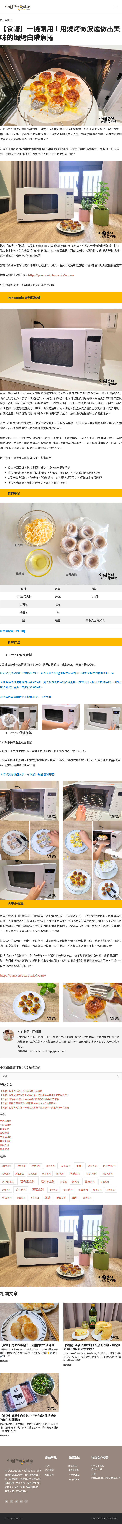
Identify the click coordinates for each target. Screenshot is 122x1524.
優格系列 (50, 1166)
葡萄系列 (68, 1189)
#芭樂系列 (21, 1166)
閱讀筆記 (4, 1149)
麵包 (74, 1198)
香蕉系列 (61, 1198)
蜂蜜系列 (7, 1198)
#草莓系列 (35, 1166)
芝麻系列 (105, 1181)
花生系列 (21, 1190)
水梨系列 (91, 1173)
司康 (79, 1166)
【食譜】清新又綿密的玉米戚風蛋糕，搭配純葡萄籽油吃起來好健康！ (34, 1095)
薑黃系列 (83, 1189)
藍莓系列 (97, 1189)
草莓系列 (38, 1189)
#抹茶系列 (6, 1166)
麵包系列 (87, 1198)
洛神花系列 (8, 1181)
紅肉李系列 (47, 1181)
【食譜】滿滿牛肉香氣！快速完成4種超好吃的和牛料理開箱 (29, 1099)
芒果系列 (90, 1181)
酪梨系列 (21, 1198)
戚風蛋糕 (19, 1173)
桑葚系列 (46, 1173)
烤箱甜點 (4, 1133)
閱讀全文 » (4, 1360)
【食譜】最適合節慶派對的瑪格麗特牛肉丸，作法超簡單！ (29, 1103)
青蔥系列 (34, 1198)
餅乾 (47, 1198)
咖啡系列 (92, 1166)
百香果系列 (27, 1181)
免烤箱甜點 (5, 1120)
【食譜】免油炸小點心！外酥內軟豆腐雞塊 (21, 1091)
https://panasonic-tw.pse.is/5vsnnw (51, 275)
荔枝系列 (54, 1189)
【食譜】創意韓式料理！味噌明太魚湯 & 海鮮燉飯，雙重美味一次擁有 (34, 1107)
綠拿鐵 (63, 1181)
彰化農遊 (6, 1173)
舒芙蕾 (75, 1181)
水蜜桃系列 (107, 1173)
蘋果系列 (111, 1189)
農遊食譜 (4, 1145)
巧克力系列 (109, 1166)
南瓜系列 (66, 1166)
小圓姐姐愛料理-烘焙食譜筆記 (104, 1518)
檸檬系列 (75, 1173)
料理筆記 (4, 1129)
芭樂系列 (6, 1189)
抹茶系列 (33, 1173)
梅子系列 (60, 1173)
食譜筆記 (74, 1457)
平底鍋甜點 (5, 1125)
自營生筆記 (6, 20)
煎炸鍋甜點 (5, 1137)
